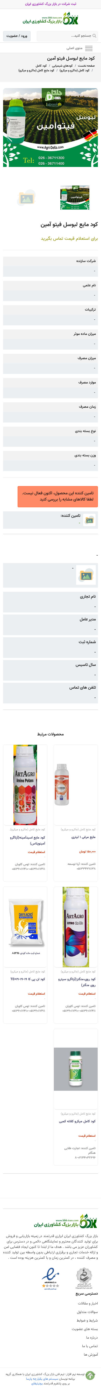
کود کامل (41, 66)
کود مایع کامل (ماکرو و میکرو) (36, 70)
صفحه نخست (86, 66)
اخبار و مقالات (88, 1304)
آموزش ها (91, 1355)
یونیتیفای (37, 1383)
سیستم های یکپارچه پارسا (42, 1379)
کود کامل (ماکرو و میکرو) (75, 70)
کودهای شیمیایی (62, 66)
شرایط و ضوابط (87, 1321)
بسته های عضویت (85, 1329)
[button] (91, 136)
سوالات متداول (87, 1312)
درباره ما (92, 1338)
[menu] (88, 48)
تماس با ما (90, 1346)
